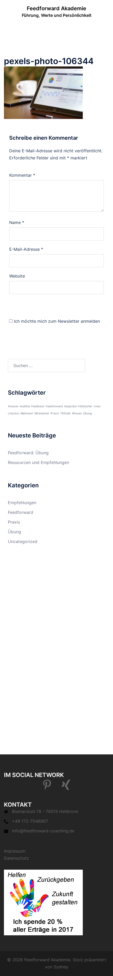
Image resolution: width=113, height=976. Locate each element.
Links (97, 406)
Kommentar (22, 175)
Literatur (13, 413)
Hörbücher (85, 406)
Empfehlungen (22, 502)
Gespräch (70, 406)
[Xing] (65, 787)
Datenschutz (16, 858)
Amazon (13, 406)
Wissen (77, 413)
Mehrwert (26, 413)
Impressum (14, 851)
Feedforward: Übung (28, 452)
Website (17, 276)
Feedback (37, 406)
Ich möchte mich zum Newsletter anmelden (57, 321)
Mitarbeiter (41, 413)
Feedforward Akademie (56, 8)
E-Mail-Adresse (26, 249)
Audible (25, 406)
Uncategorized (22, 541)
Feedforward (54, 406)
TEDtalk (65, 413)
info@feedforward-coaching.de (43, 830)
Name (16, 222)
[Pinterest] (47, 787)
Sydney (61, 966)
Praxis (54, 413)
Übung (87, 413)
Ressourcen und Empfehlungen (38, 462)
